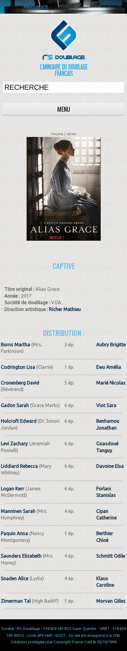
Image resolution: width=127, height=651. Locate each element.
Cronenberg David (20, 382)
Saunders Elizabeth (21, 556)
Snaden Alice (14, 578)
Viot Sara (106, 405)
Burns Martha (15, 344)
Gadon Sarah (15, 405)
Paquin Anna (14, 533)
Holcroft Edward (19, 421)
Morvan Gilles (111, 601)
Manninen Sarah (18, 511)
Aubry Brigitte (111, 344)
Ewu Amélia (108, 367)
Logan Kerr (12, 488)
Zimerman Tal (16, 601)
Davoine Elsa (110, 466)
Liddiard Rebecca (19, 466)
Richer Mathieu (65, 309)
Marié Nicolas (111, 382)
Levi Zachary (14, 443)
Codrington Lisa (18, 367)
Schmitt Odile (110, 556)
